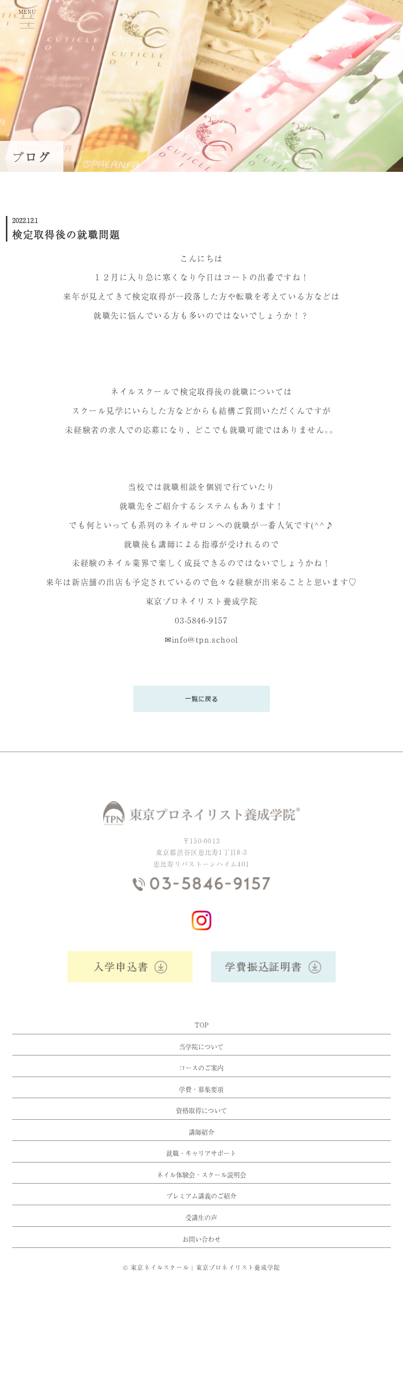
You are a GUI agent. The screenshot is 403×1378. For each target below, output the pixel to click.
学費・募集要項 (201, 1089)
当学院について (201, 1046)
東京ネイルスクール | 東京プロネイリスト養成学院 (205, 1267)
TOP (201, 1025)
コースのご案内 (201, 1067)
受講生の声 (201, 1217)
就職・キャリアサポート (201, 1153)
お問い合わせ (201, 1239)
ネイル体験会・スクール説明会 (201, 1174)
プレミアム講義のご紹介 (201, 1195)
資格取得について (201, 1110)
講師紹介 (201, 1132)
